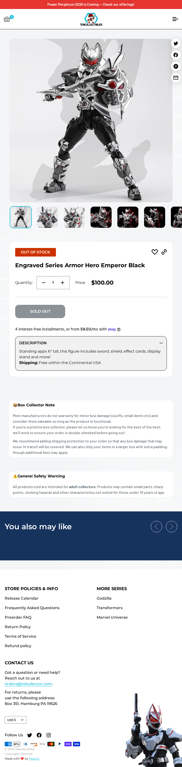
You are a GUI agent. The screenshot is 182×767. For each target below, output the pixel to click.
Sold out (40, 311)
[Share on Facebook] (176, 55)
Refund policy (18, 646)
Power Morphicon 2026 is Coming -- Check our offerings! (91, 4)
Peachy (34, 758)
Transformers (110, 608)
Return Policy (18, 627)
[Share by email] (176, 78)
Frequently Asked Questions (32, 608)
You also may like (38, 526)
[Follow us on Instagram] (48, 735)
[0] (7, 19)
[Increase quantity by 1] (64, 283)
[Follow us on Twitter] (29, 735)
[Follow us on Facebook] (39, 735)
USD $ (11, 720)
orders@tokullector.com (28, 684)
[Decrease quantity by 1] (42, 283)
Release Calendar (22, 598)
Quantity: (24, 282)
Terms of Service (20, 636)
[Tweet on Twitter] (176, 43)
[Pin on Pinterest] (176, 66)
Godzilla (104, 598)
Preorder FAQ (18, 617)
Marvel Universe (112, 617)
